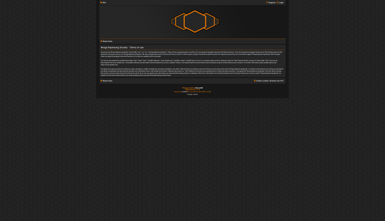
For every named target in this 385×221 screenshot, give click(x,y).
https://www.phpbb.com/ (109, 65)
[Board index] (195, 21)
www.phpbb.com (119, 62)
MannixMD (199, 88)
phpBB (184, 92)
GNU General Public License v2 (245, 60)
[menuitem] (103, 3)
